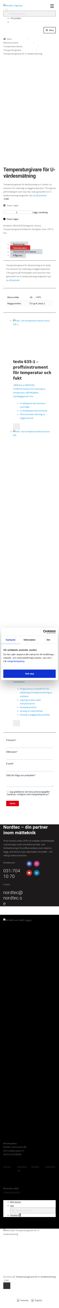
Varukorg (15, 1215)
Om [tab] (48, 639)
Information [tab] (29, 639)
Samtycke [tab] (11, 639)
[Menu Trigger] (52, 6)
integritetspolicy (16, 661)
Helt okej (29, 673)
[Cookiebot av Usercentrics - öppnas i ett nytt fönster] (43, 632)
